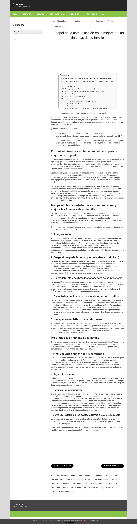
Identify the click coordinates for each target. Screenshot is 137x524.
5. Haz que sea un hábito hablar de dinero (78, 96)
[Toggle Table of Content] (112, 75)
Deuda (79, 479)
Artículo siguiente (112, 466)
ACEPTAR (69, 522)
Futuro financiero (79, 483)
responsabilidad (96, 487)
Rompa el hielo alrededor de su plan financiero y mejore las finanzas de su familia (87, 82)
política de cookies (84, 520)
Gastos (93, 483)
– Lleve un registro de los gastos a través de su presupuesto (87, 108)
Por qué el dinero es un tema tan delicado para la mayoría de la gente (87, 78)
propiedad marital (78, 487)
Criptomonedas (90, 14)
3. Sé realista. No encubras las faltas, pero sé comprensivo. (84, 91)
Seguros (40, 14)
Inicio (15, 14)
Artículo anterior (63, 466)
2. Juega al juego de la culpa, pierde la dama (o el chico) (83, 89)
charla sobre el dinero (66, 475)
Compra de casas (57, 14)
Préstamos (26, 14)
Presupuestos (58, 26)
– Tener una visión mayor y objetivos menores (83, 101)
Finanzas (114, 479)
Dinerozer (18, 4)
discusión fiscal (101, 479)
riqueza (109, 487)
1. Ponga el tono (70, 86)
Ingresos (56, 487)
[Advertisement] (87, 58)
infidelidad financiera (108, 483)
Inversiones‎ (74, 14)
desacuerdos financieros (63, 479)
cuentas (113, 475)
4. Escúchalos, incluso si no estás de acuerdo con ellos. (83, 94)
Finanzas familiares (60, 483)
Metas (65, 487)
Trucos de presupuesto (62, 491)
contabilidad (84, 475)
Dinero (88, 479)
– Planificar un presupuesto (77, 106)
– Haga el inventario (74, 103)
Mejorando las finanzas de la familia (74, 99)
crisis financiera (100, 475)
